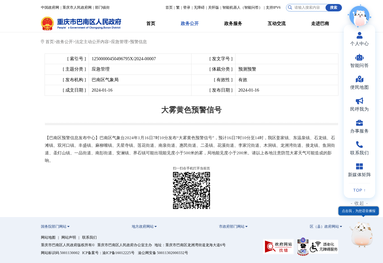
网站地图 (48, 237)
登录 (186, 8)
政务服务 (233, 23)
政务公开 (190, 23)
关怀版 (213, 8)
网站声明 (68, 237)
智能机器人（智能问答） (242, 8)
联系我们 (89, 237)
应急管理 (119, 41)
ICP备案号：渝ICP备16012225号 (108, 253)
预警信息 (138, 41)
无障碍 (199, 8)
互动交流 (277, 23)
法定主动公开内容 (92, 41)
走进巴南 (320, 23)
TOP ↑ (359, 190)
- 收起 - (359, 203)
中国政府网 (50, 8)
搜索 (333, 7)
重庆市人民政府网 (77, 8)
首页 (169, 8)
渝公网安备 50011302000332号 (163, 253)
